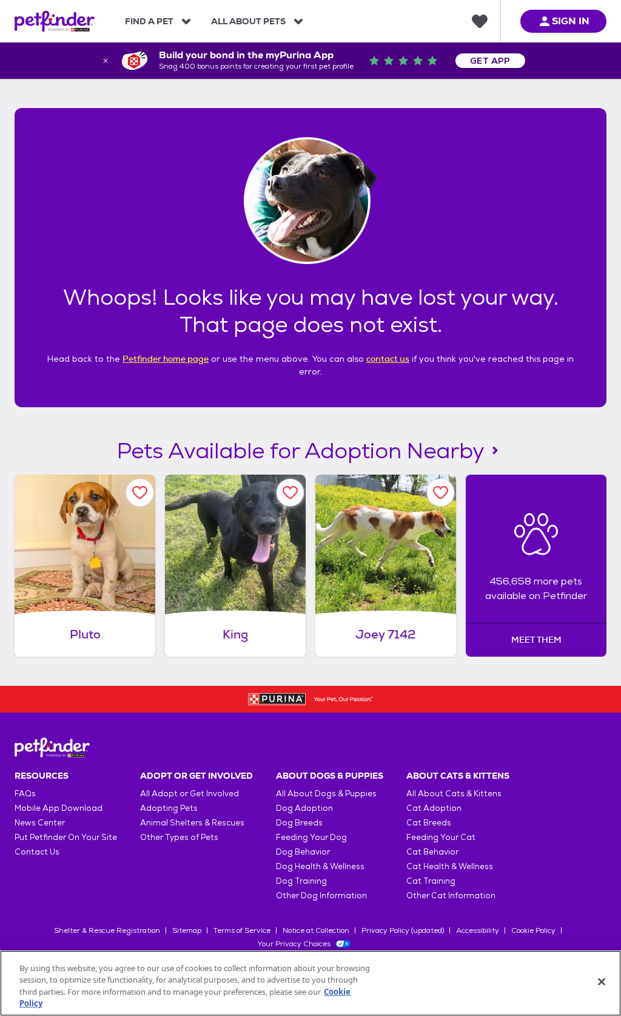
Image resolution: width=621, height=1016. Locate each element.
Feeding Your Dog (311, 837)
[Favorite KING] (290, 492)
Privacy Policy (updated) (402, 930)
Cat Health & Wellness (449, 866)
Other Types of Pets (179, 837)
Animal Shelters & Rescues (192, 823)
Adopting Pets (169, 808)
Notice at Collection (316, 930)
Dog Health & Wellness (320, 866)
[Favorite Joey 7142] (440, 492)
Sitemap (186, 930)
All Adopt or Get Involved (189, 793)
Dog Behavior (303, 852)
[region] (310, 983)
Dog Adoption (304, 808)
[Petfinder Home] (55, 21)
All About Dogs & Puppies (326, 793)
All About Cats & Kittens (454, 793)
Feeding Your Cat (440, 837)
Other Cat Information (450, 895)
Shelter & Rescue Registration (107, 930)
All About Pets (248, 21)
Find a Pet (149, 21)
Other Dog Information (321, 895)
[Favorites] (479, 21)
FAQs (25, 793)
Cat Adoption (434, 808)
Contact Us (37, 852)
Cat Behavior (432, 852)
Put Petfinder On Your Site (66, 837)
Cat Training (430, 881)
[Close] (601, 981)
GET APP (490, 60)
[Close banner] (105, 60)
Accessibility (477, 930)
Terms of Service (241, 930)
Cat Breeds (428, 823)
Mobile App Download (58, 808)
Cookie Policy (533, 930)
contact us (387, 358)
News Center (40, 823)
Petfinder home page (166, 358)
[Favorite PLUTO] (139, 492)
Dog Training (301, 881)
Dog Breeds (299, 823)
